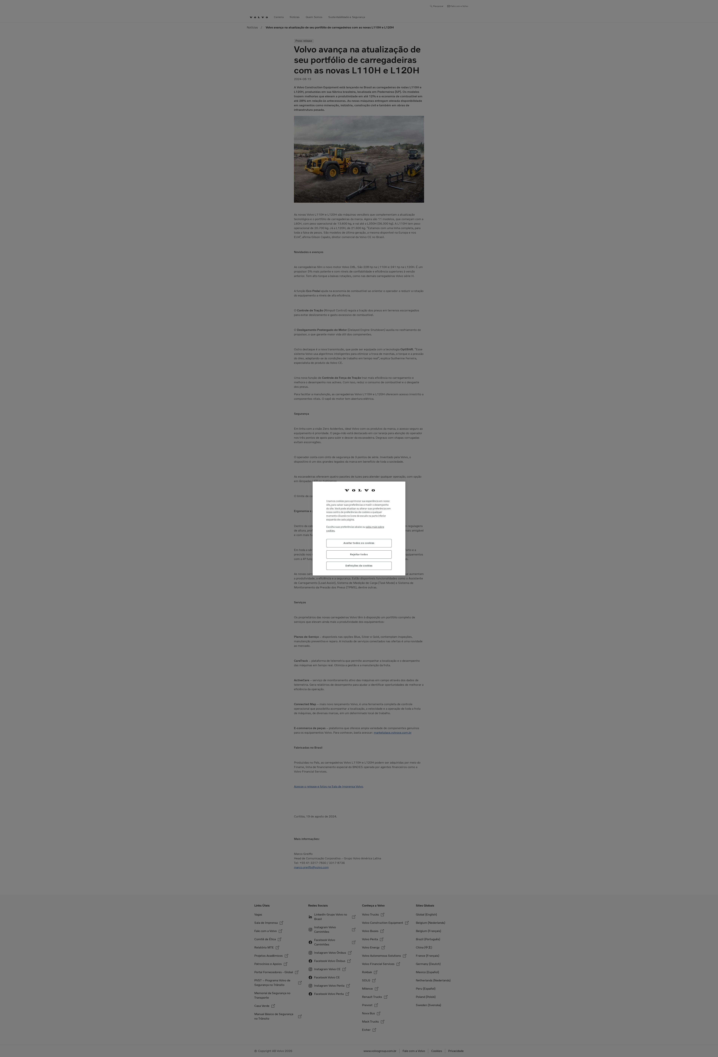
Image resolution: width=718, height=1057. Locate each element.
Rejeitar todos (359, 554)
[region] (359, 529)
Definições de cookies (359, 565)
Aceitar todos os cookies (359, 543)
